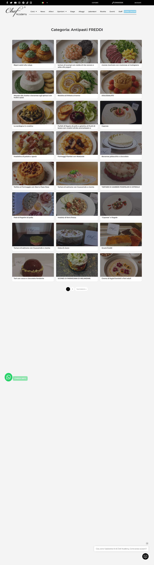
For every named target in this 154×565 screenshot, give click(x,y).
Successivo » (81, 289)
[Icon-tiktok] (27, 2)
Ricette (103, 12)
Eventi (112, 12)
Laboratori (92, 12)
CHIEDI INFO (20, 378)
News (42, 12)
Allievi (51, 12)
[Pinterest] (23, 2)
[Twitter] (11, 2)
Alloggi (81, 12)
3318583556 (118, 3)
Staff (120, 12)
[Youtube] (15, 2)
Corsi (33, 12)
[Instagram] (19, 2)
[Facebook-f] (7, 2)
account (138, 3)
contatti (95, 3)
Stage (72, 12)
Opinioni (60, 12)
